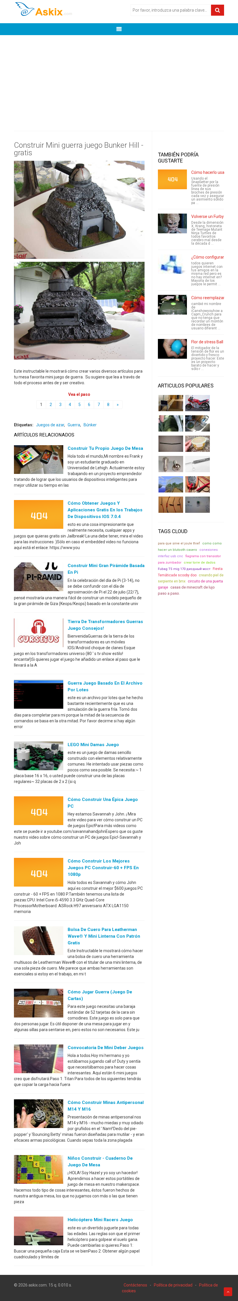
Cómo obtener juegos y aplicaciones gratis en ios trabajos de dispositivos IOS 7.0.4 (105, 510)
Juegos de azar (50, 425)
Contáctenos (135, 1285)
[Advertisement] (119, 78)
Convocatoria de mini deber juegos (106, 1047)
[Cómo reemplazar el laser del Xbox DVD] (172, 305)
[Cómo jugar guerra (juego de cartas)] (38, 1004)
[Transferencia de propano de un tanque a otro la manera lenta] (197, 423)
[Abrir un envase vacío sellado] (197, 443)
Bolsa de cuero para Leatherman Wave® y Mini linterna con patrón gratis (104, 936)
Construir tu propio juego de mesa (105, 448)
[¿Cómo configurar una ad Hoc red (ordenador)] (172, 264)
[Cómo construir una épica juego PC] (38, 812)
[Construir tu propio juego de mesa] (38, 461)
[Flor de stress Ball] (172, 349)
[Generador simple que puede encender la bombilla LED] (197, 504)
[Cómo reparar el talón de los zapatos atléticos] (171, 423)
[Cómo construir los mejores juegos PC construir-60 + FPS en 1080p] (38, 873)
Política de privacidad (173, 1285)
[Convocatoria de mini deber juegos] (38, 1060)
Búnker (90, 425)
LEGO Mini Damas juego (93, 744)
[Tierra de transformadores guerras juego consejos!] (38, 633)
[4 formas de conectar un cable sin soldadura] (171, 504)
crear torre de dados (199, 562)
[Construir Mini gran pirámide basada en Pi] (38, 578)
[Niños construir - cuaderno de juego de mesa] (38, 1170)
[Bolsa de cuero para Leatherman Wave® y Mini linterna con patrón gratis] (38, 941)
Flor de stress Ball (207, 342)
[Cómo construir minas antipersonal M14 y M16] (38, 1115)
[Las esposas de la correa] (171, 443)
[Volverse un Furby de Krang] (172, 223)
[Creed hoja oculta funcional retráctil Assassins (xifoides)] (197, 464)
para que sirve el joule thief (179, 543)
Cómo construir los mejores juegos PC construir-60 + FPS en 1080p (103, 867)
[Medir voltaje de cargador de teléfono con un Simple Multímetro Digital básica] (197, 484)
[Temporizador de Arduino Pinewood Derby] (171, 403)
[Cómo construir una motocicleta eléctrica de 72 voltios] (197, 403)
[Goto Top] (228, 1292)
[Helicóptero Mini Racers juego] (38, 1232)
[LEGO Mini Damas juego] (38, 757)
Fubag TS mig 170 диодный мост (184, 569)
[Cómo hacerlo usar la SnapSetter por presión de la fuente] (172, 179)
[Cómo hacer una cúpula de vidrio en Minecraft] (171, 484)
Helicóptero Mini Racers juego (100, 1219)
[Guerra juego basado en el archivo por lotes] (38, 695)
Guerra (74, 425)
